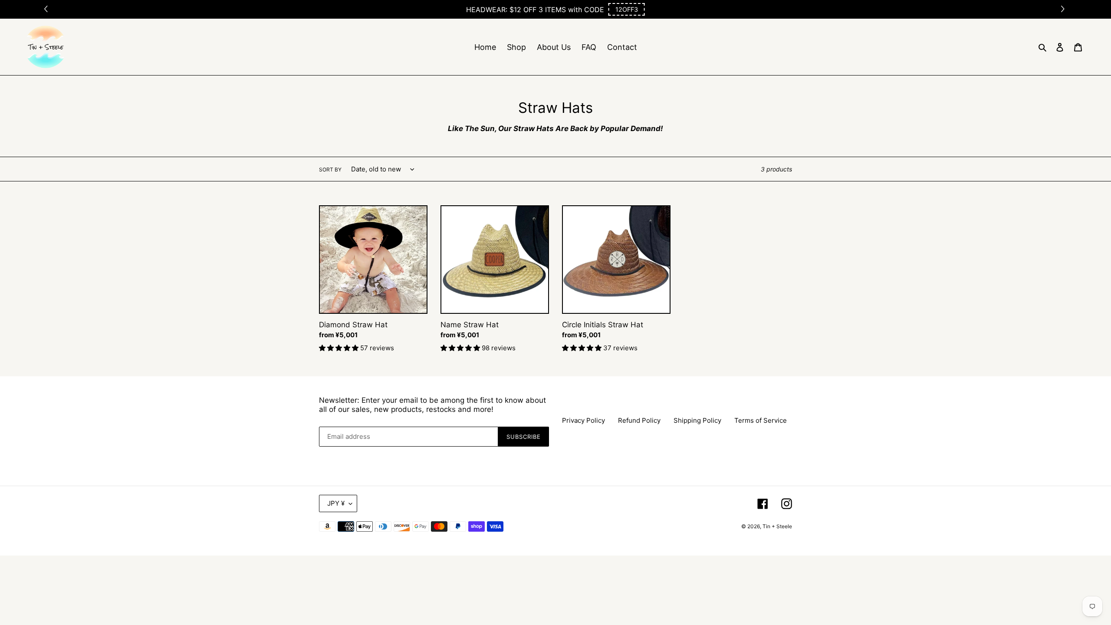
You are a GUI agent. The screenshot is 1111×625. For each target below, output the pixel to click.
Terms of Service (760, 420)
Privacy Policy (583, 420)
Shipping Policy (697, 420)
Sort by (330, 169)
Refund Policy (639, 420)
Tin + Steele (777, 526)
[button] (626, 9)
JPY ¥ (336, 503)
